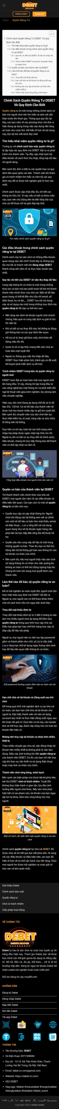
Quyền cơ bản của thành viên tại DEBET (29, 67)
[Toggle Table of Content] (50, 34)
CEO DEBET (11, 1081)
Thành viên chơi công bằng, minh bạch (31, 93)
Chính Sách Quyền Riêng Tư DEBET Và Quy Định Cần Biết (27, 40)
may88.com (30, 976)
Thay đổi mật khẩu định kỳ (26, 77)
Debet (5, 20)
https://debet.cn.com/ (26, 1076)
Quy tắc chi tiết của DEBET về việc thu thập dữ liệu (34, 57)
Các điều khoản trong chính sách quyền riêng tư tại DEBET (32, 51)
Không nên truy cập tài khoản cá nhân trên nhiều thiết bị (32, 88)
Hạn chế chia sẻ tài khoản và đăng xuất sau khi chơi (33, 82)
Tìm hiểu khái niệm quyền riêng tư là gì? (29, 45)
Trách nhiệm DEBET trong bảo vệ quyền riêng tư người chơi (33, 63)
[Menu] (4, 5)
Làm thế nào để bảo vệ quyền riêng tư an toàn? (30, 73)
